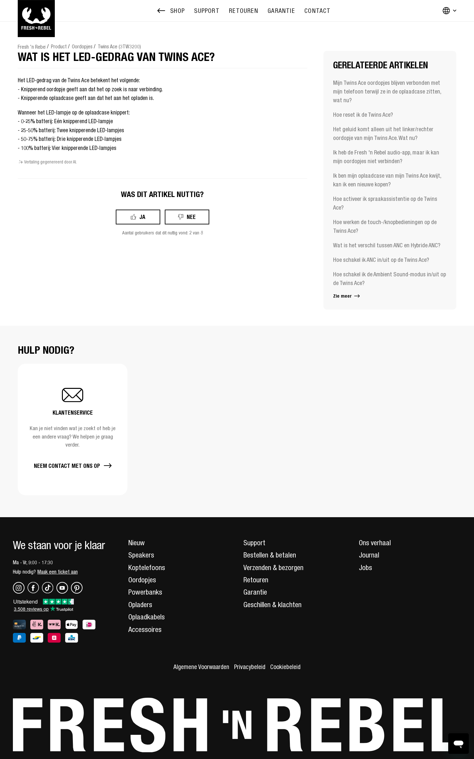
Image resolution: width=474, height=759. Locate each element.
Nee (191, 216)
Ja (142, 216)
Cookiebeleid (285, 666)
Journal (369, 555)
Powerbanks (145, 592)
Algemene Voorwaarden (201, 666)
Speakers (141, 555)
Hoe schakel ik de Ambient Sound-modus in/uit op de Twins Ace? (389, 278)
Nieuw (136, 542)
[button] (72, 429)
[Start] (36, 10)
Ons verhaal (375, 542)
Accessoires (145, 629)
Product (59, 46)
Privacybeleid (249, 666)
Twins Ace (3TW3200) (119, 46)
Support (254, 542)
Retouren (255, 580)
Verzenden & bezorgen (273, 567)
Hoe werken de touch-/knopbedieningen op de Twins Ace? (385, 226)
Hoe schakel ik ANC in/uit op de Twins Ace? (381, 259)
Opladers (140, 604)
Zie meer (343, 296)
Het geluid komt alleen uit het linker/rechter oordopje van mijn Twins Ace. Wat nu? (383, 133)
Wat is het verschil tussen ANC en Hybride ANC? (386, 245)
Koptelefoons (146, 567)
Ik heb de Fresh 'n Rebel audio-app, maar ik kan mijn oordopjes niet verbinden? (386, 156)
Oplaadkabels (146, 617)
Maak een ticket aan (57, 572)
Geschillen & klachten (272, 604)
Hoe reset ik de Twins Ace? (363, 114)
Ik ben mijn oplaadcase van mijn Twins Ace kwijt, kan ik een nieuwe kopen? (387, 180)
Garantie (255, 592)
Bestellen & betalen (269, 555)
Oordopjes (82, 46)
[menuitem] (206, 10)
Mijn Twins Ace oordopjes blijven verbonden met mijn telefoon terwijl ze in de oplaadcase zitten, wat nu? (387, 91)
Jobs (365, 567)
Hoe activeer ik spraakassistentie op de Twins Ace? (385, 203)
